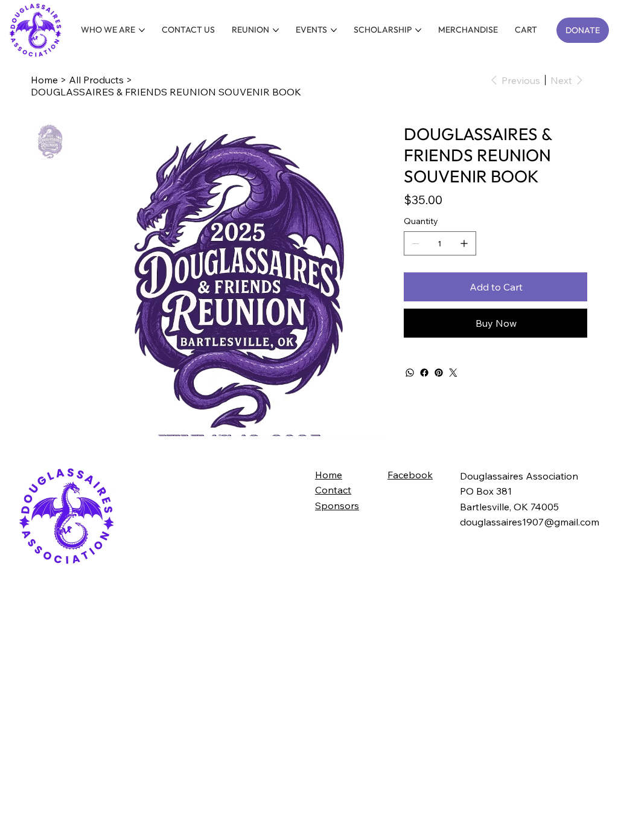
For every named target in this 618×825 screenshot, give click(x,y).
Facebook (410, 475)
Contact (333, 490)
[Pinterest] (439, 373)
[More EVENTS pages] (334, 30)
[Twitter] (453, 373)
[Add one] (464, 243)
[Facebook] (424, 373)
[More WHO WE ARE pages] (142, 30)
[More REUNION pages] (276, 30)
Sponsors (337, 505)
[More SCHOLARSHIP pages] (418, 30)
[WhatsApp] (410, 373)
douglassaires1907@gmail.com (529, 522)
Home (328, 475)
